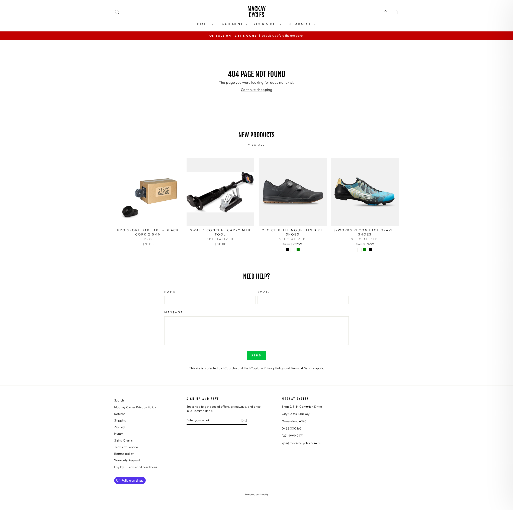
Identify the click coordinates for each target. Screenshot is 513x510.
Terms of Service (302, 368)
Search (119, 400)
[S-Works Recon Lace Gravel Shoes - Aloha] (359, 250)
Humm (119, 434)
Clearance (300, 24)
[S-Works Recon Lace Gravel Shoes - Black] (370, 250)
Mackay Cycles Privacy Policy (135, 407)
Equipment (231, 24)
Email (264, 292)
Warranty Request (127, 460)
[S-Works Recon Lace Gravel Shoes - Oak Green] (365, 250)
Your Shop (266, 24)
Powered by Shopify (256, 494)
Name (170, 292)
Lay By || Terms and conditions (135, 467)
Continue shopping (256, 89)
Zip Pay (119, 427)
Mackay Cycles (256, 12)
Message (173, 312)
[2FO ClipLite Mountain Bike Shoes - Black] (287, 250)
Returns (119, 414)
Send (256, 355)
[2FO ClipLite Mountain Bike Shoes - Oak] (293, 250)
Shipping (120, 420)
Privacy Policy (274, 368)
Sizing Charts (123, 440)
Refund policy (124, 454)
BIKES (203, 24)
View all (256, 144)
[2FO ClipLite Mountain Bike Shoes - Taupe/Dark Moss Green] (298, 250)
